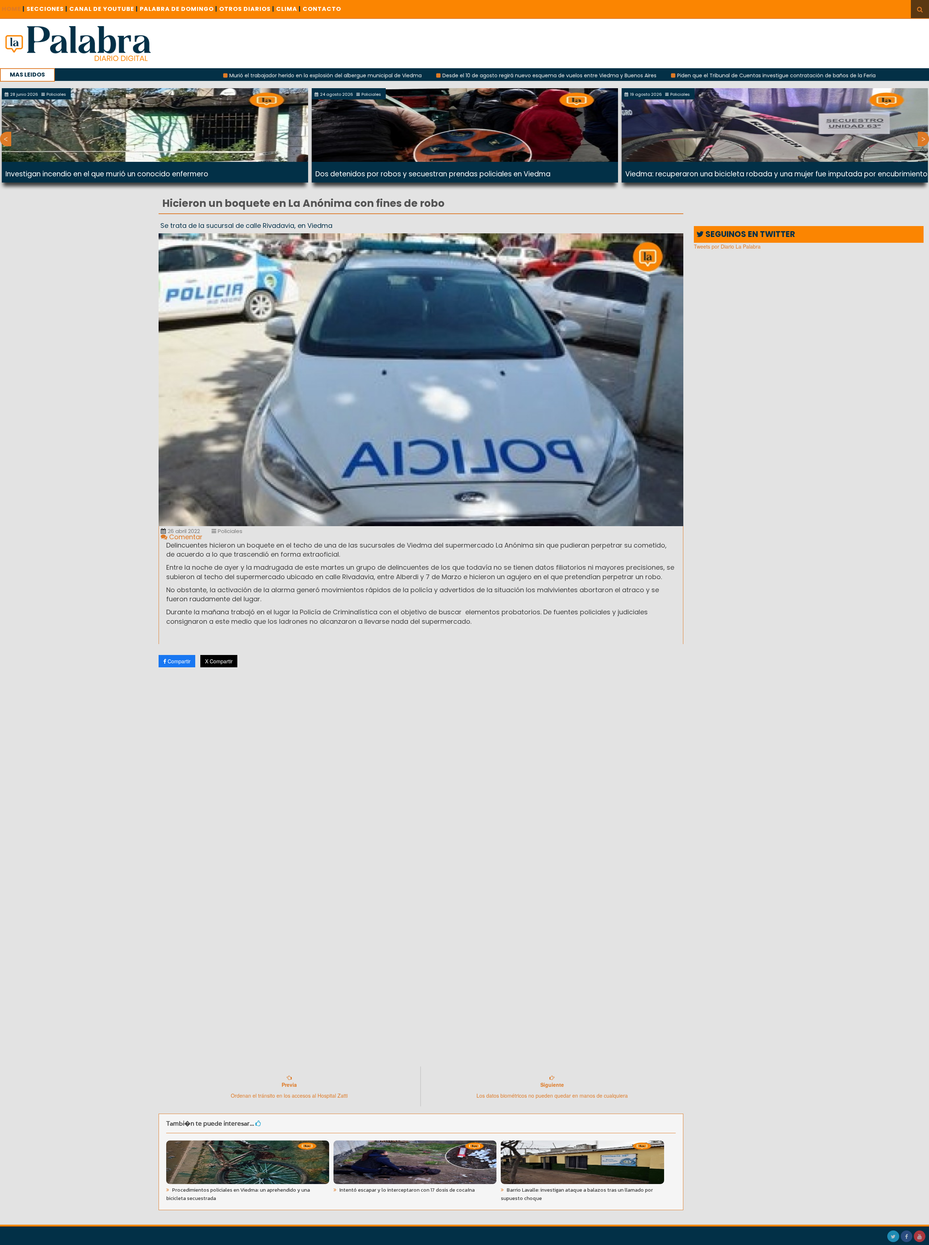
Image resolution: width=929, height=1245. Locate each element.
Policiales (229, 531)
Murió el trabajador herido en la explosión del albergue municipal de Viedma (248, 75)
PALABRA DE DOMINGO (178, 9)
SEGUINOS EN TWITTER (749, 234)
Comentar (184, 536)
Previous (5, 139)
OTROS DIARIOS (246, 9)
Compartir (178, 661)
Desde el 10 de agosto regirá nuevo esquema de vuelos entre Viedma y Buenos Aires (472, 75)
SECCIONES (46, 9)
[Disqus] (421, 769)
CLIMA (288, 9)
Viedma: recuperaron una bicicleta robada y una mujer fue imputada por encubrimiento (776, 174)
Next (923, 139)
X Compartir (219, 661)
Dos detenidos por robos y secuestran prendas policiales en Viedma (433, 174)
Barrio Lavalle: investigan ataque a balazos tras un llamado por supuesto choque (577, 1194)
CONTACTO (322, 9)
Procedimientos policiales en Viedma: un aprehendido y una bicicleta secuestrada (238, 1194)
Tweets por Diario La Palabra (727, 246)
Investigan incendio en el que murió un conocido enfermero (106, 174)
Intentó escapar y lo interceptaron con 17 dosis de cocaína (406, 1190)
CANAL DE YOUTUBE (103, 9)
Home (13, 9)
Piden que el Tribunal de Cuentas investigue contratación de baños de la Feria (699, 75)
